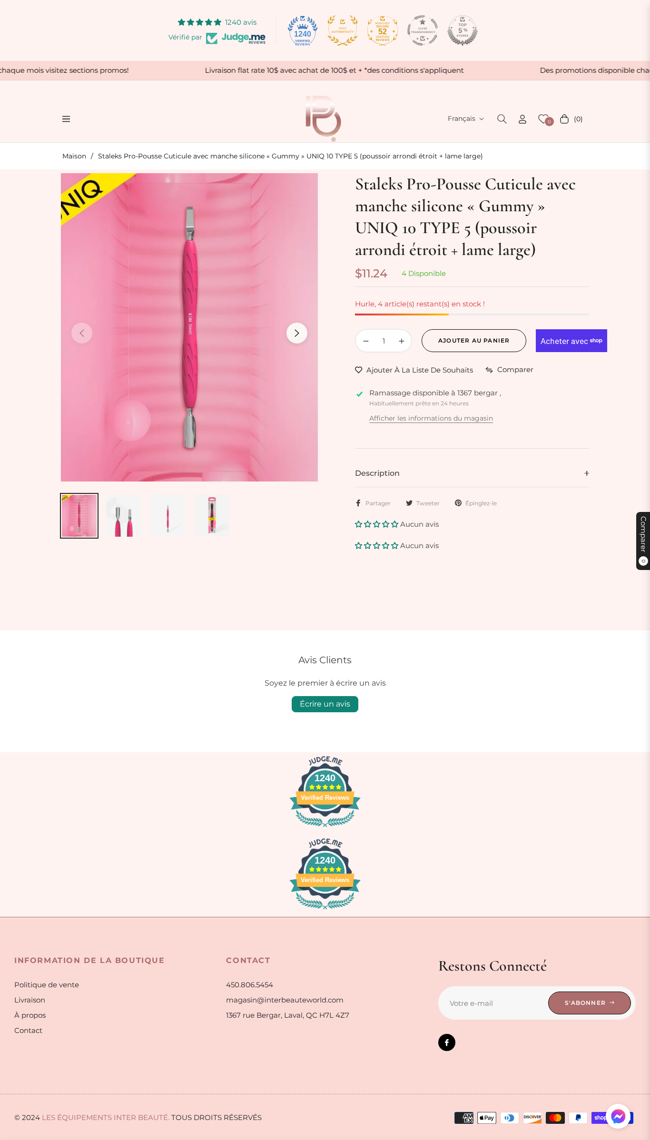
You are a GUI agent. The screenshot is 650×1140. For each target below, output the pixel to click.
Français (461, 118)
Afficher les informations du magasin (431, 418)
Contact (28, 1030)
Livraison (29, 999)
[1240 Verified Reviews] (325, 828)
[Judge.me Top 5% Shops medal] (462, 30)
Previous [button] (81, 333)
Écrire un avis (325, 703)
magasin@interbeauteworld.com (285, 999)
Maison (74, 156)
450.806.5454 (249, 984)
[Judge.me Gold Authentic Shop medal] (342, 30)
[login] (522, 119)
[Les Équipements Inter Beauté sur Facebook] (446, 1042)
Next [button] (296, 333)
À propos (30, 1015)
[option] (189, 327)
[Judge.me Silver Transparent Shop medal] (422, 30)
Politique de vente (46, 984)
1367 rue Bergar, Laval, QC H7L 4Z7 (287, 1015)
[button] (502, 119)
